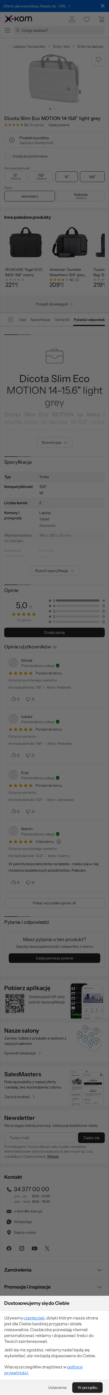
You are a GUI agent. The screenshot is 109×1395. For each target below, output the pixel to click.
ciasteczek (34, 1318)
